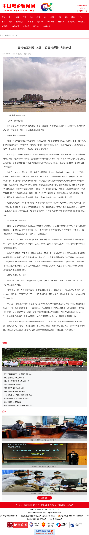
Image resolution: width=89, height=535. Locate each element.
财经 (17, 17)
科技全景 (26, 26)
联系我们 (27, 505)
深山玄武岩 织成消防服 (12, 402)
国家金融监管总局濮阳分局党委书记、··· (44, 440)
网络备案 (48, 525)
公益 (66, 17)
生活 (80, 17)
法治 (31, 17)
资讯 (10, 17)
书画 (3, 21)
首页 (3, 17)
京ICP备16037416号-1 (8, 516)
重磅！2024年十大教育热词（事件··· (44, 466)
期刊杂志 (36, 26)
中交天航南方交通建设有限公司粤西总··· (18, 395)
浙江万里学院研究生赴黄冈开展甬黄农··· (18, 374)
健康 (73, 17)
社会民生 (60, 21)
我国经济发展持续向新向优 (14, 388)
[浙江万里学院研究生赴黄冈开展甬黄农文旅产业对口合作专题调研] (44, 359)
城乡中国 (40, 21)
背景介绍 (53, 505)
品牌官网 (17, 525)
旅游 (52, 17)
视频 (10, 21)
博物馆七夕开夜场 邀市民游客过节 (16, 381)
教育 (38, 17)
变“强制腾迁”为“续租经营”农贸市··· (16, 398)
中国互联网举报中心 (62, 525)
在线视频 (46, 26)
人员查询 (70, 505)
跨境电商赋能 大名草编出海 (14, 377)
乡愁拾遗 (15, 26)
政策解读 (19, 21)
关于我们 (19, 505)
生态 (59, 17)
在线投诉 (61, 505)
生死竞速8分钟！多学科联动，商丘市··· (18, 405)
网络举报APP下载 (44, 532)
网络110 (34, 525)
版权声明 (36, 505)
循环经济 (5, 26)
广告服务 (44, 505)
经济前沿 (50, 21)
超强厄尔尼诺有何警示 (12, 384)
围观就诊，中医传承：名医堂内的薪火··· (44, 493)
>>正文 (14, 35)
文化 (45, 17)
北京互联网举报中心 (75, 525)
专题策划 (81, 21)
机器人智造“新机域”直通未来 (14, 391)
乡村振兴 (71, 21)
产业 (24, 17)
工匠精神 (29, 21)
